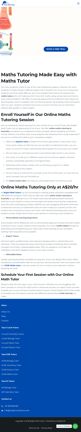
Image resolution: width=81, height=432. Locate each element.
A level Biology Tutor (10, 338)
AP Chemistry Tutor (10, 392)
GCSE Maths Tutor (9, 374)
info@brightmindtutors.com (16, 410)
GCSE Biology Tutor (10, 361)
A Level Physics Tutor (10, 347)
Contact (4, 321)
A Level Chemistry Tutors (12, 334)
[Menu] (78, 3)
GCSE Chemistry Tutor (11, 365)
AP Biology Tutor (8, 388)
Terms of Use (34, 428)
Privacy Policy (46, 428)
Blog (3, 316)
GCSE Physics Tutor (10, 370)
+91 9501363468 (11, 406)
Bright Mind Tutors (12, 193)
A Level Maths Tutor (10, 343)
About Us (5, 312)
